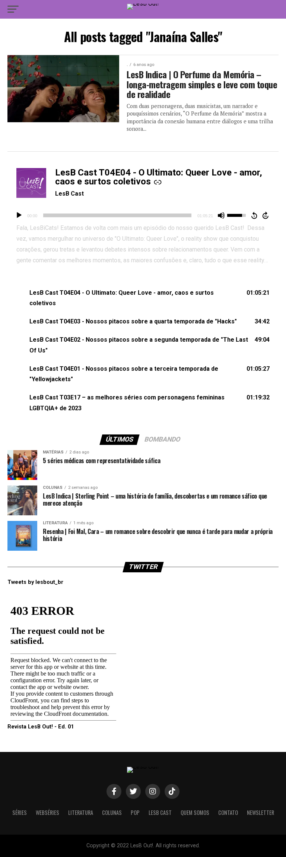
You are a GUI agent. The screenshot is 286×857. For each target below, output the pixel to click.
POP (135, 812)
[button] (143, 298)
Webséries (47, 812)
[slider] (117, 215)
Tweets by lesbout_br (35, 582)
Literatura (80, 812)
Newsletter (260, 812)
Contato (228, 812)
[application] (143, 215)
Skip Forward (266, 215)
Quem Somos (195, 812)
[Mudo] (221, 215)
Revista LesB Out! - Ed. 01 (40, 727)
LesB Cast (69, 193)
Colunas (112, 812)
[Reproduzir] (19, 215)
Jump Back (254, 215)
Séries (19, 812)
